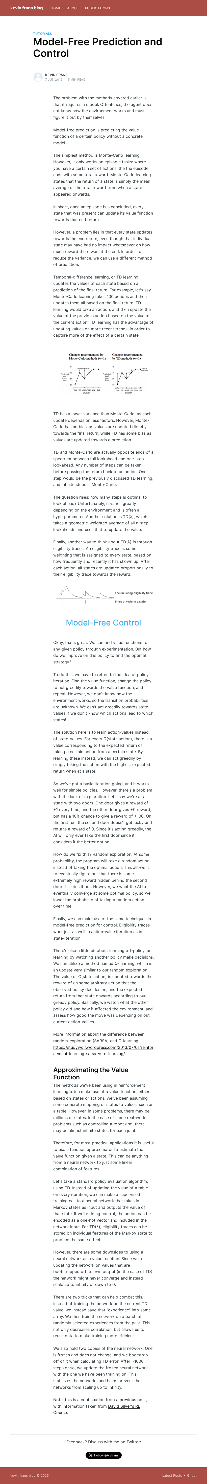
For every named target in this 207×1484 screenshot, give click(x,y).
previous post (133, 1399)
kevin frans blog (26, 7)
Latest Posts (172, 1475)
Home (56, 8)
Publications (97, 8)
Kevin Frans (56, 75)
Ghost (192, 1475)
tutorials (42, 34)
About (73, 8)
